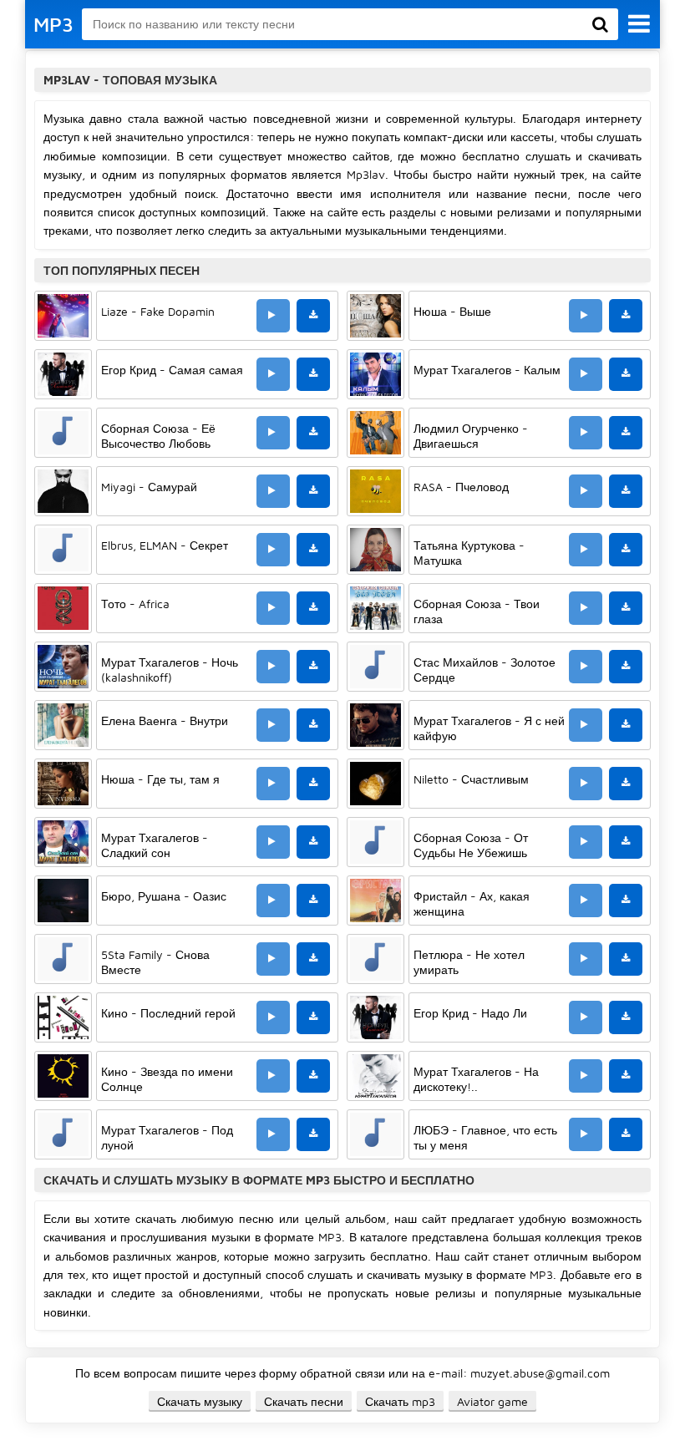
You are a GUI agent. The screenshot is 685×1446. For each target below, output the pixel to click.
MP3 (53, 24)
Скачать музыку (199, 1401)
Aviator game (492, 1401)
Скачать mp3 (400, 1401)
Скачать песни (303, 1401)
